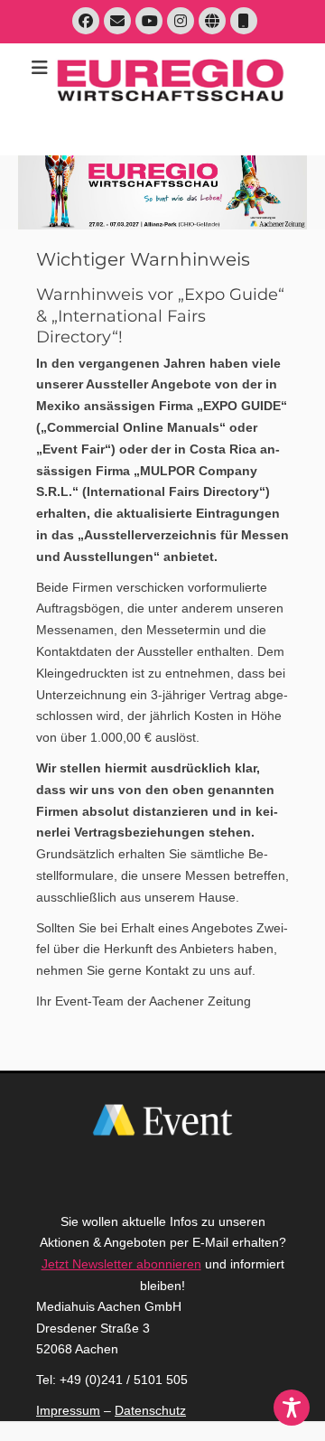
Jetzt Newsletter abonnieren (121, 1264)
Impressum (68, 1410)
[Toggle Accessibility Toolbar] (291, 1407)
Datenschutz (150, 1410)
